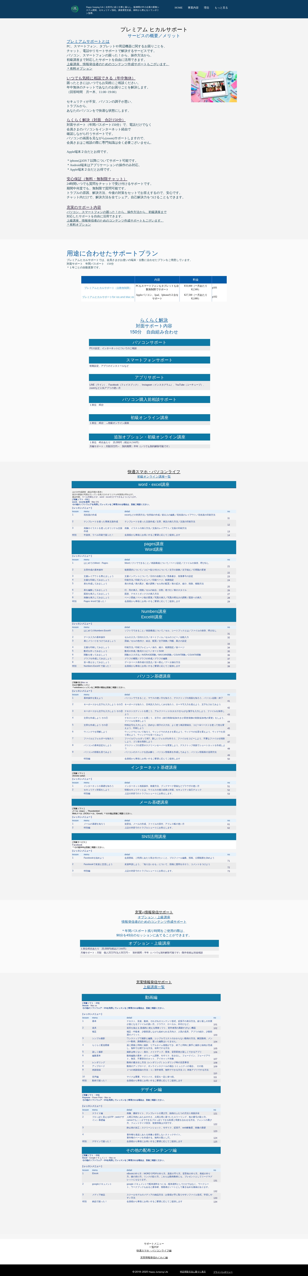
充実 (138, 912)
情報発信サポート (159, 912)
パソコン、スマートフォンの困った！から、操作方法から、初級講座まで (117, 212)
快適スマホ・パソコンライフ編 (154, 1251)
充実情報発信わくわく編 (154, 1257)
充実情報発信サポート (154, 982)
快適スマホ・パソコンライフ (154, 472)
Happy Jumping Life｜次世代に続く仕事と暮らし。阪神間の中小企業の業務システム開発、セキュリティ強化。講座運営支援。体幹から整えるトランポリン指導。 (122, 10)
